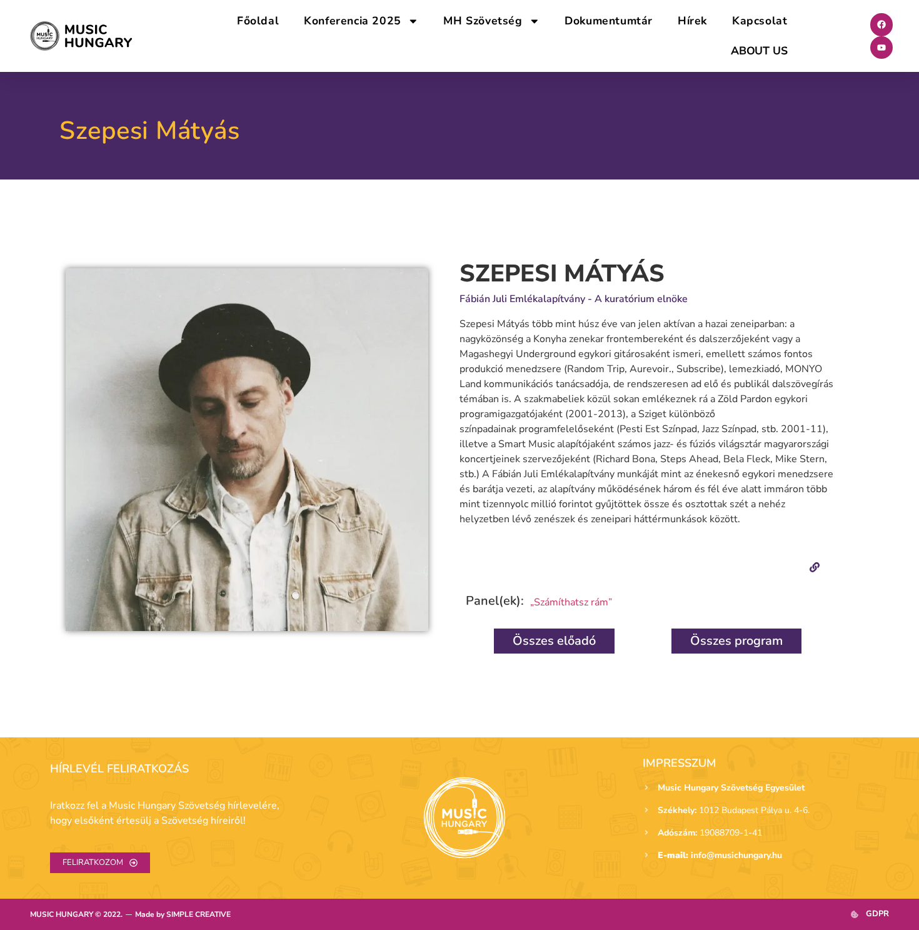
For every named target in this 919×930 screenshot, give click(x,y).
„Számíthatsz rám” (571, 602)
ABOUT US (759, 50)
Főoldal (258, 20)
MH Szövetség (482, 20)
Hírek (692, 20)
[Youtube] (881, 47)
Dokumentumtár (609, 20)
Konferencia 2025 (352, 20)
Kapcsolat (759, 20)
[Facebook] (881, 24)
